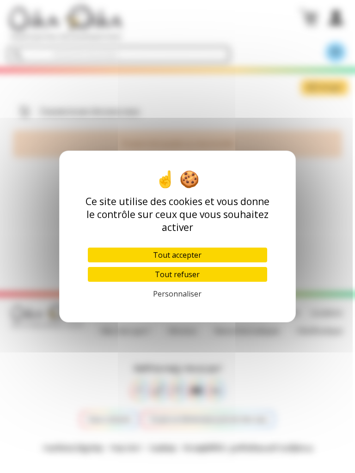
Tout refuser (177, 274)
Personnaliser (177, 294)
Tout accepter (177, 255)
